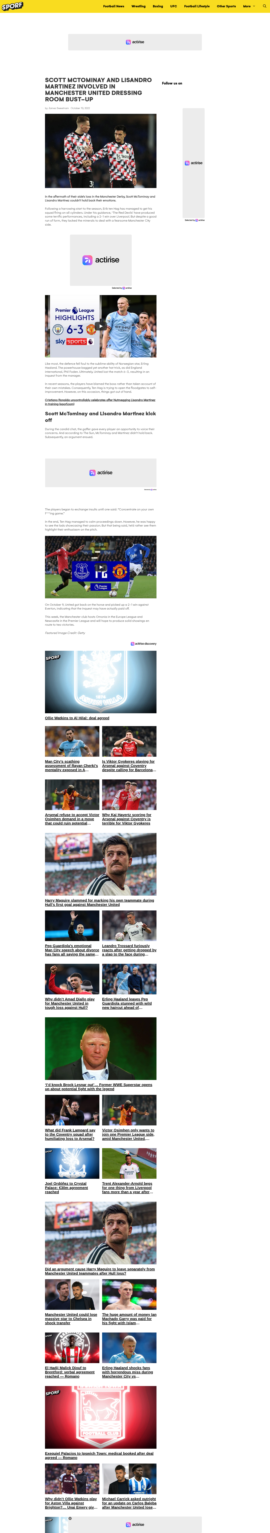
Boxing (158, 6)
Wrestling (138, 6)
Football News (113, 6)
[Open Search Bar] (264, 6)
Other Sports (226, 6)
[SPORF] (12, 6)
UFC (173, 6)
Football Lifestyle (197, 6)
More (247, 6)
